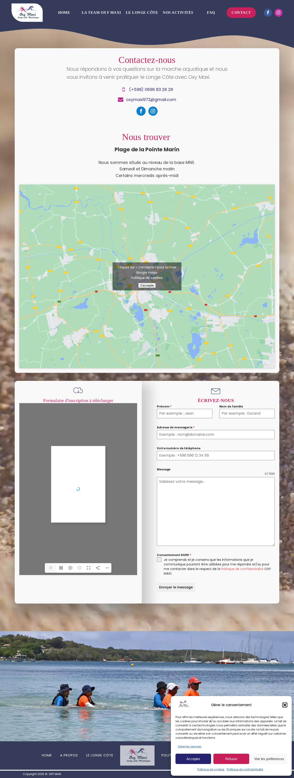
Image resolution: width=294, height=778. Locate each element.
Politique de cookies (210, 769)
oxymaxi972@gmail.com (151, 99)
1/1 (50, 568)
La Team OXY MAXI (101, 12)
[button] (285, 705)
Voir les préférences (269, 759)
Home (64, 12)
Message (163, 469)
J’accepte (147, 285)
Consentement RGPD (174, 555)
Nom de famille (231, 406)
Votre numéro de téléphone (179, 448)
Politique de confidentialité (245, 769)
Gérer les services (189, 746)
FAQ (211, 12)
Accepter (193, 759)
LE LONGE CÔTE (99, 755)
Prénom (164, 406)
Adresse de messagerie (176, 427)
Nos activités (178, 12)
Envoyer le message (176, 587)
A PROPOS (69, 755)
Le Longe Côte (142, 12)
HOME (47, 755)
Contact (241, 12)
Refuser (231, 759)
